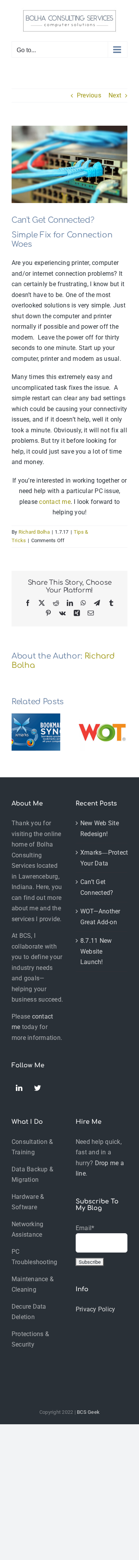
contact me (54, 501)
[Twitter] (38, 1088)
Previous (89, 95)
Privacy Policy (95, 1309)
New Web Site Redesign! (99, 828)
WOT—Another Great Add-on (100, 917)
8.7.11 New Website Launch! (96, 951)
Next (114, 95)
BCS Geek (88, 1412)
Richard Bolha (34, 532)
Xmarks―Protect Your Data (102, 858)
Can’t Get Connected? (96, 887)
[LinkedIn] (19, 1089)
